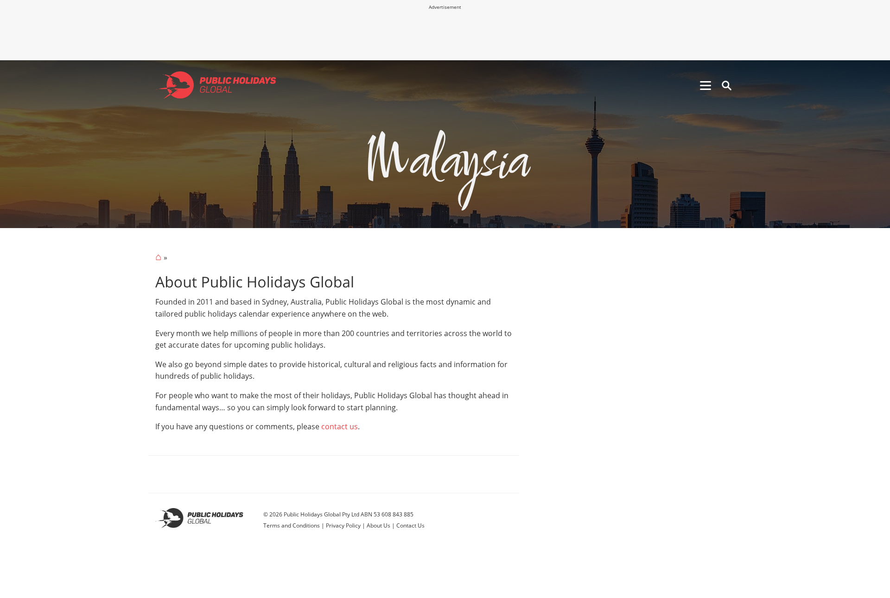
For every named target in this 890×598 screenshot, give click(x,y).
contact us (339, 426)
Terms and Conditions (291, 525)
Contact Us (410, 525)
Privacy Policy (343, 525)
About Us (378, 525)
